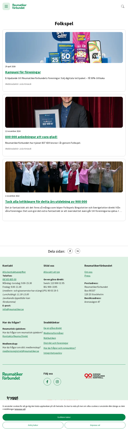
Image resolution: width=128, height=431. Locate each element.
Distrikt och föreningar (56, 343)
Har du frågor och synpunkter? (60, 347)
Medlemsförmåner (54, 333)
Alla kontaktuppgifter (14, 271)
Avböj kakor (33, 425)
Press (87, 275)
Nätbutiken (50, 338)
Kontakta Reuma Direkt (15, 336)
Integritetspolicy (53, 352)
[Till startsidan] (19, 6)
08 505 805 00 (9, 279)
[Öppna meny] (6, 6)
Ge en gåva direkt (53, 328)
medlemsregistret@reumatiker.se (20, 351)
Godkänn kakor (64, 417)
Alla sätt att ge (52, 271)
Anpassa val (95, 425)
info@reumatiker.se (13, 309)
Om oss (88, 271)
